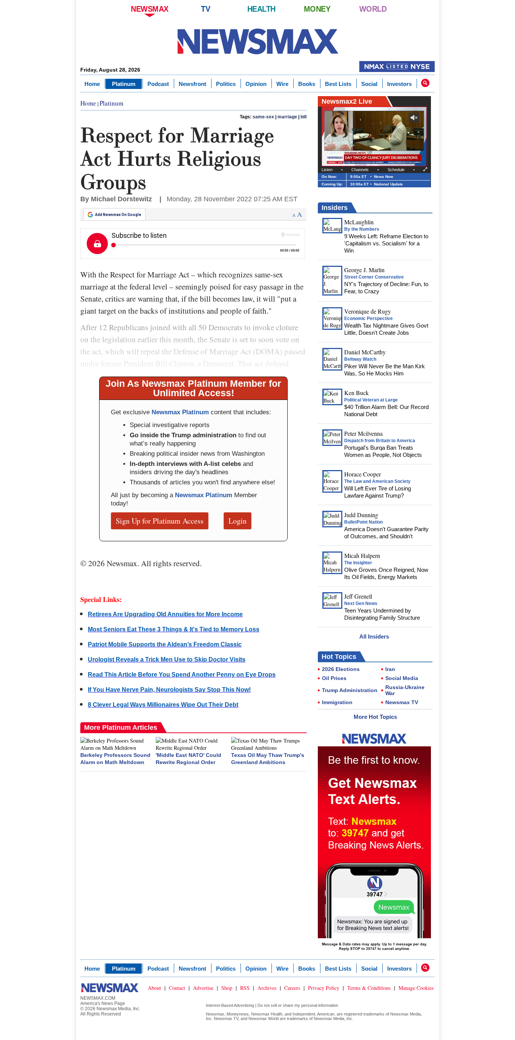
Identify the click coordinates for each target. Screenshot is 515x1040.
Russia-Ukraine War (405, 690)
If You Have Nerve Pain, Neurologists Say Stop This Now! (169, 689)
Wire (282, 84)
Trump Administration (349, 690)
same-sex (263, 116)
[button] (425, 83)
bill (303, 116)
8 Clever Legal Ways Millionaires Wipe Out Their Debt (163, 705)
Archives (267, 987)
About (154, 987)
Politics (226, 84)
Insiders (335, 207)
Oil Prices (334, 678)
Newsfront (192, 84)
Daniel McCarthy (365, 352)
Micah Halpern (362, 555)
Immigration (337, 702)
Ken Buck (356, 393)
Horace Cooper (362, 474)
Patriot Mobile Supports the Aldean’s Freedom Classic (165, 644)
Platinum (123, 84)
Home (92, 84)
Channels (360, 169)
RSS (245, 987)
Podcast (158, 84)
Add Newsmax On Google (118, 215)
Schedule (396, 169)
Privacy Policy (323, 987)
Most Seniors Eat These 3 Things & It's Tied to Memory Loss (173, 629)
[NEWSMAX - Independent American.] (258, 41)
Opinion (256, 84)
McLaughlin (359, 222)
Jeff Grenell (358, 596)
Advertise (203, 987)
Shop (226, 987)
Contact (177, 987)
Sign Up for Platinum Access (160, 521)
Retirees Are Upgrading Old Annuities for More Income (165, 614)
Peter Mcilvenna (363, 433)
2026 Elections (341, 669)
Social (369, 84)
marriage (287, 116)
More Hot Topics (375, 717)
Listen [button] (327, 169)
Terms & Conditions (369, 987)
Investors (399, 84)
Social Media (401, 678)
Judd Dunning (361, 515)
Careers (292, 987)
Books (306, 84)
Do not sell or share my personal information (298, 1005)
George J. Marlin (364, 270)
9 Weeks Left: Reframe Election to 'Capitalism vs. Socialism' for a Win (386, 243)
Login (237, 521)
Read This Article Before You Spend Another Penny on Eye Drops (182, 674)
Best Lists (338, 84)
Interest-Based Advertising (230, 1005)
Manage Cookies (416, 987)
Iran (390, 669)
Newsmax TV (401, 702)
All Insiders (374, 636)
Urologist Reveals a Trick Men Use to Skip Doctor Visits (166, 659)
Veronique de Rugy (367, 311)
